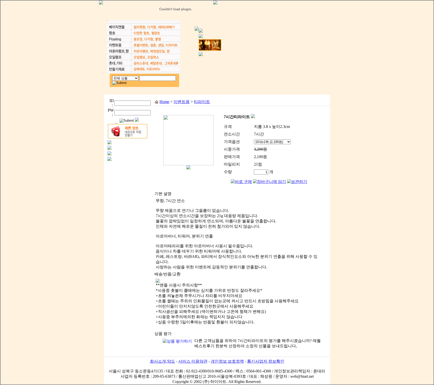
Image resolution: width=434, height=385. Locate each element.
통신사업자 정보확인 (265, 361)
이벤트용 (182, 102)
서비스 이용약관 (192, 361)
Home (164, 102)
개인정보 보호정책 (227, 361)
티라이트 (202, 102)
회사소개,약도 (162, 361)
